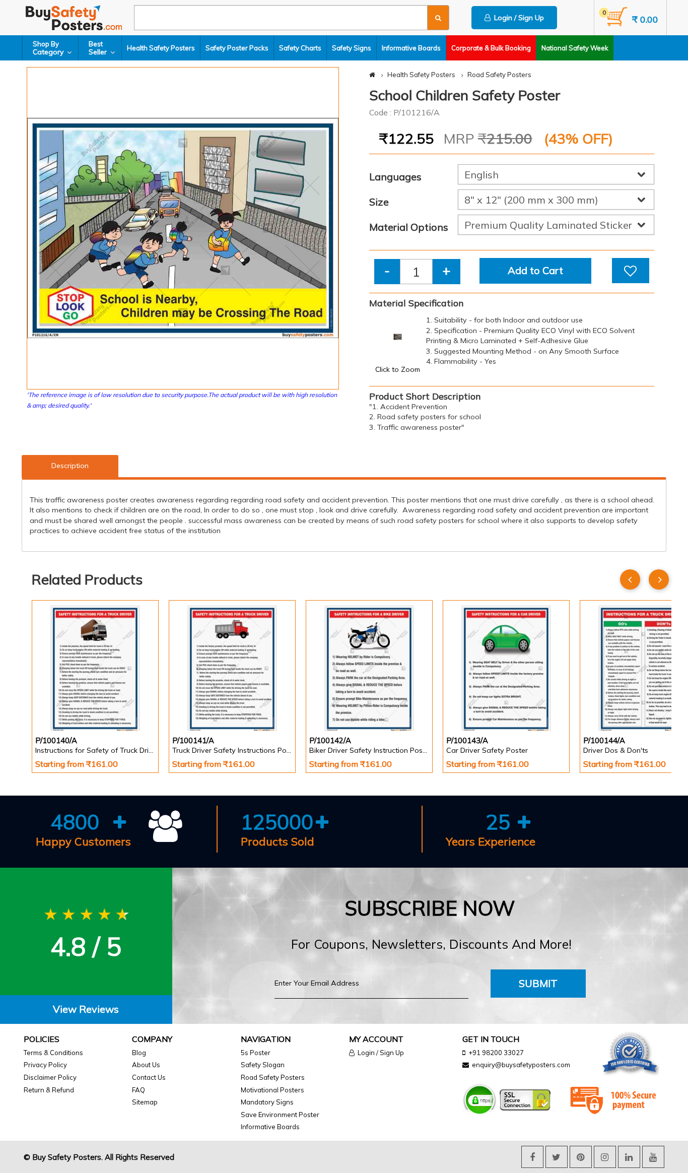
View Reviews (86, 1009)
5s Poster (255, 1053)
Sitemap (145, 1102)
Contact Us (149, 1077)
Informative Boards (411, 48)
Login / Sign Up (517, 17)
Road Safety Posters (499, 75)
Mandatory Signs (267, 1102)
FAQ (138, 1090)
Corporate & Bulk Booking (491, 48)
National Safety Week (574, 48)
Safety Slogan (263, 1065)
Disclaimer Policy (50, 1077)
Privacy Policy (45, 1065)
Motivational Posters (272, 1090)
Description (70, 465)
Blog (139, 1053)
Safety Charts (300, 48)
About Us (146, 1065)
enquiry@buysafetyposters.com (521, 1065)
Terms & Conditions (53, 1053)
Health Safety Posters (161, 48)
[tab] (86, 1009)
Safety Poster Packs (236, 48)
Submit (538, 983)
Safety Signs (351, 48)
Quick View (63, 704)
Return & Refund (49, 1090)
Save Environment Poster (280, 1115)
